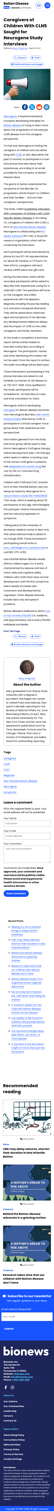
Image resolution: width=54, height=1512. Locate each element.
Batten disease (12, 125)
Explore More (11, 1429)
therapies (9, 410)
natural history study (16, 496)
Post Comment (16, 893)
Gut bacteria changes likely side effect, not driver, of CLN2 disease (27, 1034)
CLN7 (7, 769)
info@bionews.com (22, 1376)
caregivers (10, 758)
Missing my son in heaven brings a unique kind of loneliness (26, 930)
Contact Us (10, 1420)
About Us (9, 1395)
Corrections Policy (14, 1439)
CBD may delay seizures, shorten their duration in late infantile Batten (28, 943)
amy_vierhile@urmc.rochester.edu (24, 547)
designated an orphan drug (25, 466)
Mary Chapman (20, 48)
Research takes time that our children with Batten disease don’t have (26, 969)
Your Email (10, 831)
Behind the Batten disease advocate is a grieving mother (26, 956)
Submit (9, 1328)
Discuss (21, 57)
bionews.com (22, 1373)
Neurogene (10, 116)
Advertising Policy (14, 1435)
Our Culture (10, 1401)
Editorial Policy (12, 1444)
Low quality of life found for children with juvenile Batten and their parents (28, 1021)
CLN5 (19, 154)
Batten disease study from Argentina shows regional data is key (26, 982)
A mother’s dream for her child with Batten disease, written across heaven (26, 1008)
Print (36, 57)
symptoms (10, 792)
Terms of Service (13, 1454)
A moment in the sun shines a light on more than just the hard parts (28, 1047)
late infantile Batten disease (29, 227)
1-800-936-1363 (21, 1379)
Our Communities (14, 1406)
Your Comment (13, 843)
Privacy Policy (11, 1449)
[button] (38, 5)
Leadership (10, 1411)
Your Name (10, 818)
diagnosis (9, 775)
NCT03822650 (38, 496)
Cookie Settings (13, 1459)
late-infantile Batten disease (20, 781)
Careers (8, 1415)
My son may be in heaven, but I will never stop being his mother (28, 995)
